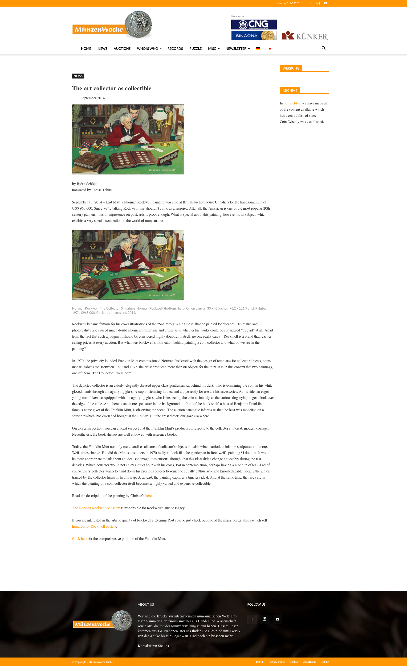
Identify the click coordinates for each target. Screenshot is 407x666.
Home (86, 48)
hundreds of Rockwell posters (94, 526)
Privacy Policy (277, 661)
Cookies (294, 661)
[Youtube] (325, 3)
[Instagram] (318, 3)
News (102, 48)
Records (175, 48)
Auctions (122, 48)
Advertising (309, 661)
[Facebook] (310, 3)
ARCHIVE (290, 90)
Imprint (260, 661)
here (148, 495)
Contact (325, 661)
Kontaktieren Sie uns (153, 645)
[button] (323, 48)
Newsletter (236, 48)
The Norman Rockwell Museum (96, 507)
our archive (292, 103)
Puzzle (195, 48)
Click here (79, 538)
